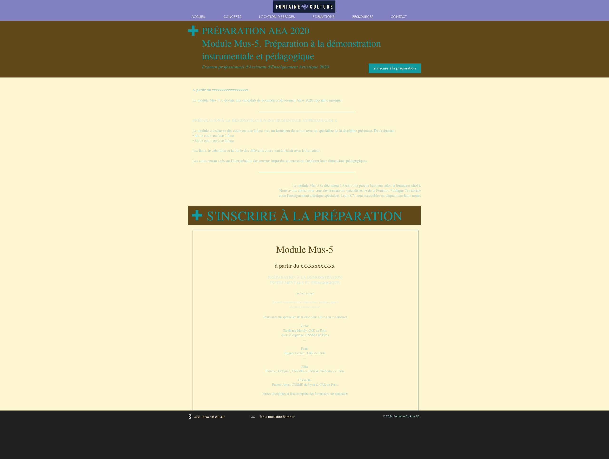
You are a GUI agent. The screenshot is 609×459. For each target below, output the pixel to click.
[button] (329, 16)
